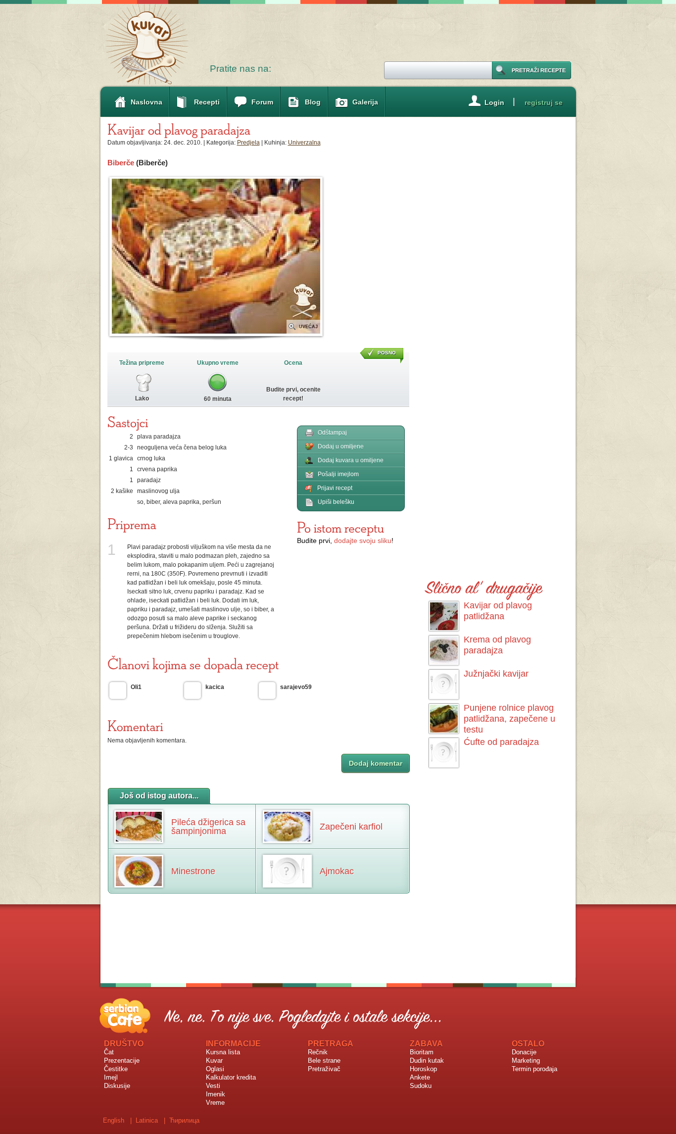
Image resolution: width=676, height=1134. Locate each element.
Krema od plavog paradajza (497, 645)
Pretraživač (324, 1069)
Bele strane (324, 1060)
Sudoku (421, 1085)
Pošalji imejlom (338, 474)
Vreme (215, 1102)
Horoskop (423, 1069)
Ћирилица (184, 1120)
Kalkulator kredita (231, 1077)
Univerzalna (304, 142)
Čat (109, 1052)
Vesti (213, 1085)
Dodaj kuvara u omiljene (351, 460)
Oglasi (215, 1069)
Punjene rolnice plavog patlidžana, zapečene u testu (509, 719)
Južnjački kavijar (496, 674)
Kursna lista (223, 1052)
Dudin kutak (427, 1060)
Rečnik (318, 1052)
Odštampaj (332, 432)
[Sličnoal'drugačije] (484, 585)
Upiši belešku (336, 501)
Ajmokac (337, 871)
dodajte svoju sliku (362, 540)
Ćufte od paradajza (501, 742)
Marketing (526, 1060)
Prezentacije (122, 1060)
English (113, 1120)
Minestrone (193, 871)
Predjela (248, 142)
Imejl (111, 1077)
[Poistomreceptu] (340, 527)
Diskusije (117, 1085)
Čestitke (116, 1069)
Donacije (524, 1052)
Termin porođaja (534, 1069)
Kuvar (214, 1060)
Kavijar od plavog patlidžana (498, 610)
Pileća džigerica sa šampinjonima (208, 826)
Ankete (420, 1077)
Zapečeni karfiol (351, 827)
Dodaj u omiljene (341, 446)
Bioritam (422, 1052)
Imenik (215, 1094)
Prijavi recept (334, 488)
